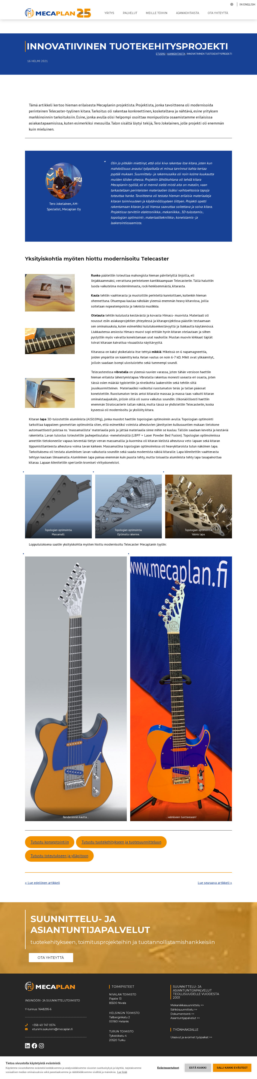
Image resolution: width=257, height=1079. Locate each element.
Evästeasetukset (168, 1067)
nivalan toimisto (122, 994)
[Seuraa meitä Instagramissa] (41, 1047)
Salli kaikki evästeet (232, 1067)
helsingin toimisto (124, 1013)
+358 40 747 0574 (43, 1025)
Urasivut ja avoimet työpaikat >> (191, 1037)
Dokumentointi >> (182, 1014)
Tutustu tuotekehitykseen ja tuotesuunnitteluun (121, 842)
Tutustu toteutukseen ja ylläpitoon (59, 855)
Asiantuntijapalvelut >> (185, 1018)
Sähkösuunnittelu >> (183, 1009)
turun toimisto (121, 1031)
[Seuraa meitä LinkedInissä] (28, 1047)
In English (247, 4)
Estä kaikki (197, 1067)
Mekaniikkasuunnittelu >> (187, 1005)
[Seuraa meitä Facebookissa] (35, 1047)
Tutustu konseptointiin (49, 842)
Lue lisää (122, 1072)
